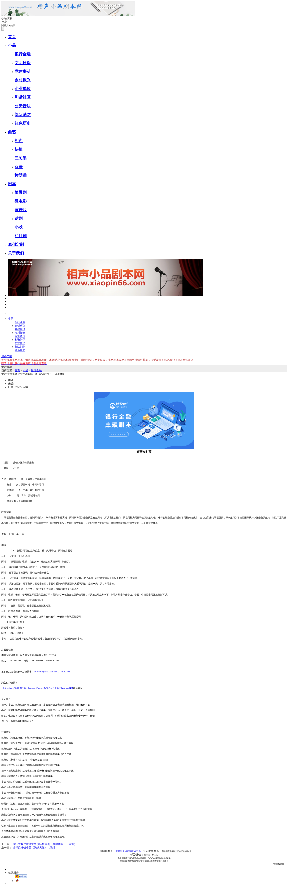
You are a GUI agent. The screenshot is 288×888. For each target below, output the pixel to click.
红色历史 (23, 123)
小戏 (19, 227)
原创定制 (16, 244)
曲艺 (12, 132)
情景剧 (21, 192)
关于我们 (16, 253)
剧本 (12, 184)
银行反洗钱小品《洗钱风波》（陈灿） (35, 847)
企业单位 (23, 88)
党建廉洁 (23, 71)
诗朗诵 (21, 175)
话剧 (19, 218)
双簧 (19, 166)
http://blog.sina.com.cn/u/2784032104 (52, 671)
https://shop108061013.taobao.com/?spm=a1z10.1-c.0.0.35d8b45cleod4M (38, 688)
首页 (12, 37)
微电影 (21, 201)
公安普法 (23, 106)
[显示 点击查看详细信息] (105, 295)
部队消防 (23, 114)
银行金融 (23, 54)
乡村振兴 (23, 80)
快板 (19, 149)
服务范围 (6, 356)
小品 (12, 45)
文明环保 (23, 63)
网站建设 (277, 864)
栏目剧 (21, 236)
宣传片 (21, 210)
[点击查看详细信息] (9, 298)
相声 (19, 140)
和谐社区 (23, 97)
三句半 (21, 158)
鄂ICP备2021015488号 (128, 851)
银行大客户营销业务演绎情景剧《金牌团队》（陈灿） (45, 844)
